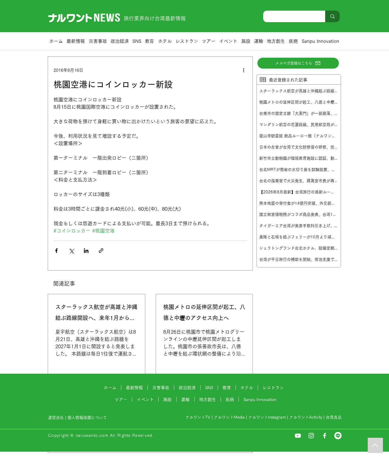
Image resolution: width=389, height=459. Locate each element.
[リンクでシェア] (101, 250)
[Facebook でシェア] (56, 250)
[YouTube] (297, 435)
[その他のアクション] (243, 70)
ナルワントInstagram (267, 417)
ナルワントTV (197, 417)
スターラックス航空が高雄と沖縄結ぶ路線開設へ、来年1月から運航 (96, 313)
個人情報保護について (87, 418)
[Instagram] (311, 435)
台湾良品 (334, 417)
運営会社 (56, 418)
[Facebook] (324, 435)
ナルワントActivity (305, 417)
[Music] (375, 445)
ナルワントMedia (229, 417)
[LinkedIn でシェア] (86, 250)
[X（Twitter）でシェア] (71, 250)
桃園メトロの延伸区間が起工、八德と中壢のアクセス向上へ (204, 312)
